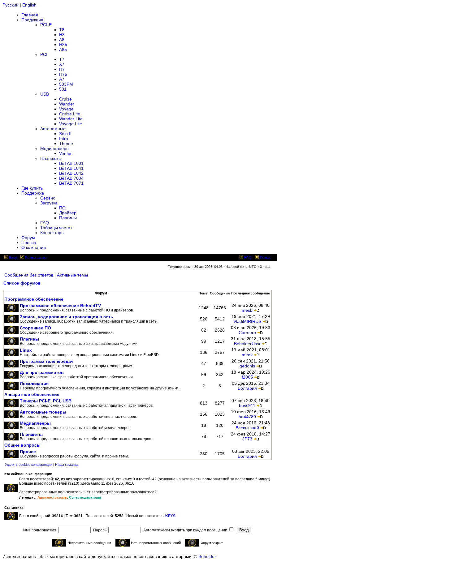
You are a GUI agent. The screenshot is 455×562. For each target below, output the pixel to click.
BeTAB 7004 (71, 178)
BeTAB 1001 (71, 163)
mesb (247, 310)
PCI (43, 54)
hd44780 (247, 416)
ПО (62, 207)
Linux (26, 350)
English (29, 4)
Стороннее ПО (35, 327)
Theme (66, 143)
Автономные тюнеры (43, 412)
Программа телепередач (46, 361)
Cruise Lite (69, 113)
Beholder (207, 556)
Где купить (32, 188)
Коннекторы (52, 232)
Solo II (65, 133)
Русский (10, 4)
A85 (63, 49)
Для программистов (42, 372)
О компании (33, 247)
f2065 (247, 377)
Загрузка (49, 202)
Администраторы (52, 497)
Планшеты (51, 158)
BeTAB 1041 (71, 168)
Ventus (65, 153)
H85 (63, 44)
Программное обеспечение (33, 299)
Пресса (28, 242)
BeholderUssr (247, 343)
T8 (61, 29)
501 (63, 89)
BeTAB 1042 (71, 173)
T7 (61, 59)
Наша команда (66, 464)
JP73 (247, 438)
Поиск (264, 257)
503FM (66, 84)
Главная (29, 14)
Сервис (47, 197)
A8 (61, 39)
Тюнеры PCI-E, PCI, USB (46, 400)
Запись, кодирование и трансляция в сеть (66, 316)
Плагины (68, 217)
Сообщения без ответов (28, 274)
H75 (63, 74)
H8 (62, 34)
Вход (13, 257)
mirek (247, 354)
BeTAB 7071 (71, 183)
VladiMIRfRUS (247, 321)
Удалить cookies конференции (28, 464)
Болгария (247, 388)
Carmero (247, 332)
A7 (61, 79)
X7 (61, 64)
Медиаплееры (54, 148)
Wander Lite (71, 118)
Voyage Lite (70, 123)
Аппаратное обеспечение (31, 394)
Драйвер (67, 212)
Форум (28, 237)
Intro (63, 138)
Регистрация (35, 257)
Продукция (32, 19)
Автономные (53, 128)
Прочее (28, 451)
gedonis (247, 365)
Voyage (66, 108)
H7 (62, 69)
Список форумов (22, 283)
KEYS (170, 516)
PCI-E (46, 24)
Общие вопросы (22, 445)
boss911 (247, 405)
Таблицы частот (56, 227)
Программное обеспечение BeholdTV (60, 305)
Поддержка (32, 193)
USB (44, 94)
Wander (66, 103)
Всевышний (247, 427)
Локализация (34, 383)
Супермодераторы (85, 497)
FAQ (44, 222)
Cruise (65, 99)
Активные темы (72, 274)
